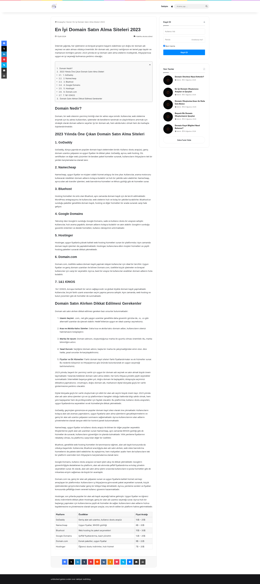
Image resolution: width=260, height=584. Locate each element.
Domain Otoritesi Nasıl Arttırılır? (189, 77)
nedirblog (87, 579)
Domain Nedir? (65, 68)
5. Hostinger (69, 88)
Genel (68, 22)
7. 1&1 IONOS (69, 95)
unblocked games (58, 579)
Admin (179, 80)
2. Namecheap (69, 78)
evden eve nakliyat (74, 579)
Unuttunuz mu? (197, 40)
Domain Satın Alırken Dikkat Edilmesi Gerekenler (81, 98)
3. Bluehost (68, 82)
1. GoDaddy (68, 75)
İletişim (164, 6)
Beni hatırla (170, 46)
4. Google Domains (72, 85)
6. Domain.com (70, 92)
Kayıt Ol (184, 52)
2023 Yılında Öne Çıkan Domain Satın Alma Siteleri (82, 71)
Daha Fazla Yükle (184, 140)
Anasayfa (61, 22)
